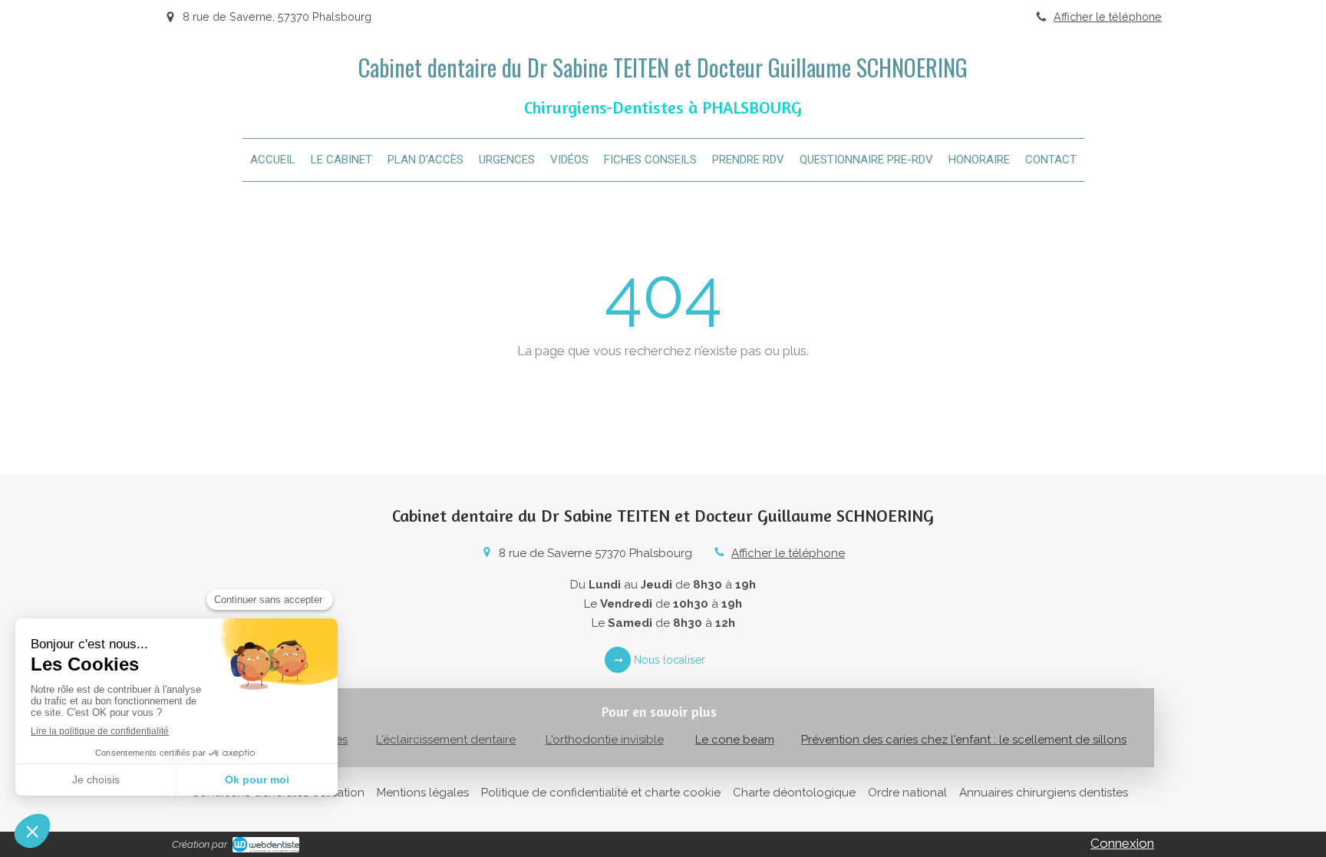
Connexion (1122, 843)
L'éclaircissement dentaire (446, 740)
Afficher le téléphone (1108, 16)
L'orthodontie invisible (605, 740)
